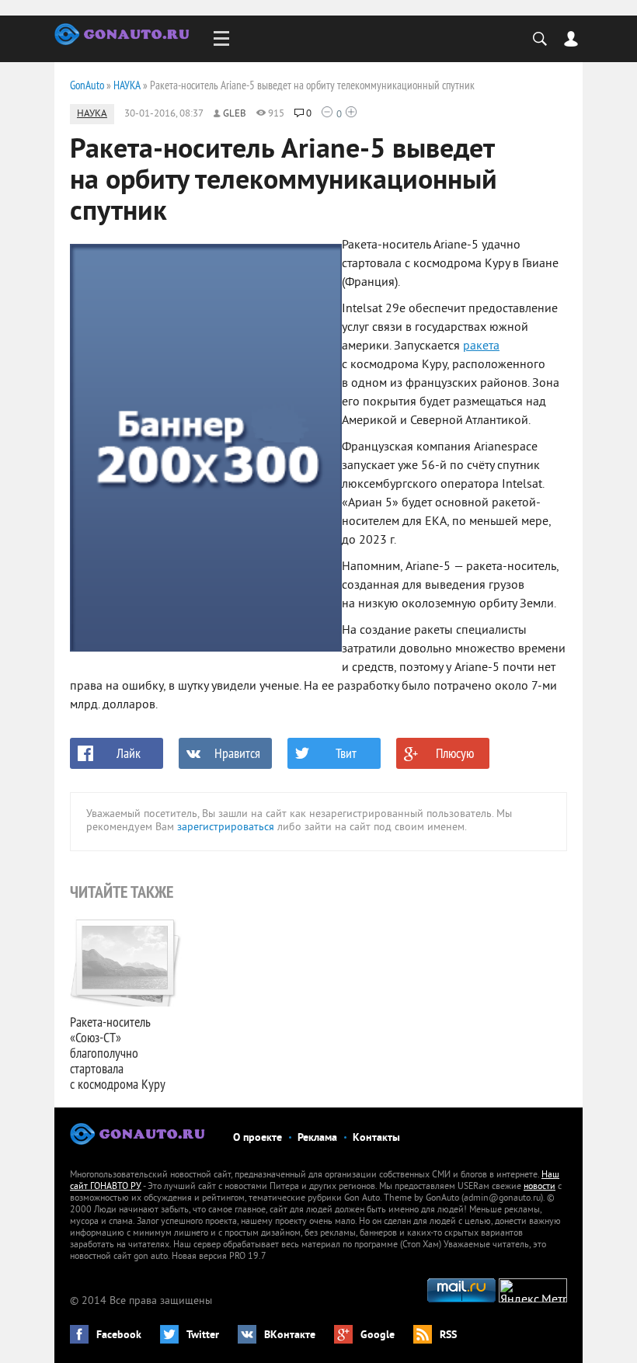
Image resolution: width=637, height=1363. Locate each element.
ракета (481, 346)
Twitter (202, 1335)
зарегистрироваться (225, 827)
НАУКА (92, 114)
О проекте (257, 1138)
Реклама (317, 1138)
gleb (234, 114)
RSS (448, 1335)
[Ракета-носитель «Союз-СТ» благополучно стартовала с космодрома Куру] (126, 961)
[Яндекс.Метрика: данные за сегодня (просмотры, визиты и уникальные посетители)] (533, 1290)
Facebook (118, 1335)
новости (539, 1187)
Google (377, 1335)
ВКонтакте (289, 1335)
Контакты (376, 1138)
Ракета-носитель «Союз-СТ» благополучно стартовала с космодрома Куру (117, 1053)
